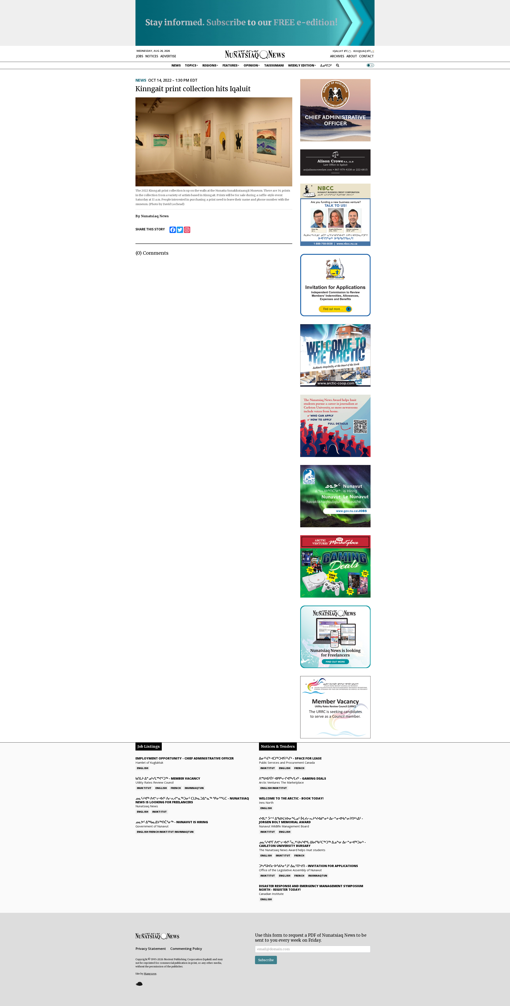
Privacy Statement (150, 948)
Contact (366, 56)
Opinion (251, 65)
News (176, 65)
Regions (209, 65)
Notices (151, 56)
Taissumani (274, 65)
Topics (190, 65)
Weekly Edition (301, 65)
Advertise (168, 56)
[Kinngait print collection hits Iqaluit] (213, 141)
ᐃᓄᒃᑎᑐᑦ (326, 65)
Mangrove (150, 973)
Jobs (139, 56)
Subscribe (266, 960)
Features (230, 65)
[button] (139, 984)
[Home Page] (255, 54)
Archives (337, 56)
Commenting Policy (186, 948)
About (351, 56)
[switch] (370, 65)
